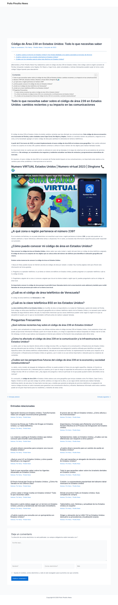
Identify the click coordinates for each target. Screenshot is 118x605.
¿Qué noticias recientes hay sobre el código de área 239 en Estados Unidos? (37, 92)
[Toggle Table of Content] (95, 75)
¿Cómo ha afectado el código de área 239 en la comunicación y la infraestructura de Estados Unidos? (45, 94)
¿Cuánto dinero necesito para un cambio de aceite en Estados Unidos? (82, 449)
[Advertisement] (59, 25)
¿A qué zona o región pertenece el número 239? (29, 82)
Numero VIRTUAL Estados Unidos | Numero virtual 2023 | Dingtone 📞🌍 (36, 79)
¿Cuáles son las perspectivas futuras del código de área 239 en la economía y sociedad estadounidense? (46, 96)
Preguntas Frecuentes (20, 90)
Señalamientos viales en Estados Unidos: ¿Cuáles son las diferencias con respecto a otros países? (83, 438)
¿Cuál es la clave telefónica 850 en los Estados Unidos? (31, 88)
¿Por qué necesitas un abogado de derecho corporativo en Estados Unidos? (83, 460)
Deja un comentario (17, 47)
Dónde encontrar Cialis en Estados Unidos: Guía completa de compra (80, 494)
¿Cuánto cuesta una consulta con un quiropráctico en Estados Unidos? (32, 516)
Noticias (13, 417)
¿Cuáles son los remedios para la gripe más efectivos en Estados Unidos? (40, 59)
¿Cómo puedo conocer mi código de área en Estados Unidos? (33, 84)
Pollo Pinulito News (17, 3)
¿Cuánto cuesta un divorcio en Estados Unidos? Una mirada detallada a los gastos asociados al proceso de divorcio (54, 55)
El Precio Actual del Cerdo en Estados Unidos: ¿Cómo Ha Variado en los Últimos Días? (34, 482)
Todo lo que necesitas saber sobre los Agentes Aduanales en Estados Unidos (30, 471)
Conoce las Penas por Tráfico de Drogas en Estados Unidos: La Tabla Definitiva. (32, 425)
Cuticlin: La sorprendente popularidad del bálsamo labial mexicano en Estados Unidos (83, 482)
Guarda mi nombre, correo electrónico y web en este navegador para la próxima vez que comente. (46, 573)
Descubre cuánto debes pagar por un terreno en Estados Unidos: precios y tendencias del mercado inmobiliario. (34, 505)
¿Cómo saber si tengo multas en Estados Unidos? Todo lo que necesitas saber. (33, 494)
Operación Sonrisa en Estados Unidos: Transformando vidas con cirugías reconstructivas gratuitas (33, 414)
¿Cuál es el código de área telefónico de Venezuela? (30, 86)
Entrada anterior (13, 397)
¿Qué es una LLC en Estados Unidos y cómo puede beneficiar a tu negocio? (31, 460)
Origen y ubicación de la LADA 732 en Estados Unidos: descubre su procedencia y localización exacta (82, 516)
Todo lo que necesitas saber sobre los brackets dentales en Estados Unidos (83, 471)
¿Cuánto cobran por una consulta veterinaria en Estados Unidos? (37, 57)
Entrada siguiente (104, 397)
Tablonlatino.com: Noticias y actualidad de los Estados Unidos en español (82, 505)
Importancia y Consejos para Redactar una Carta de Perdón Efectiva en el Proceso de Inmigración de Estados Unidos (83, 425)
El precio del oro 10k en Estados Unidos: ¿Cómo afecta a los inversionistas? (83, 414)
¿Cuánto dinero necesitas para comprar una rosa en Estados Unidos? (32, 449)
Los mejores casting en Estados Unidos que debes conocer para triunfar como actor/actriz (31, 438)
